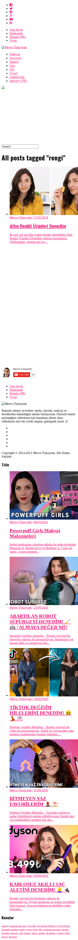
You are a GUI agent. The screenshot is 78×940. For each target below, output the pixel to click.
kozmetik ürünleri (10, 929)
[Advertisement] (39, 117)
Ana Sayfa (16, 29)
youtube (60, 933)
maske (22, 929)
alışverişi (13, 936)
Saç (12, 66)
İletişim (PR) (18, 37)
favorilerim (42, 926)
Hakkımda (16, 33)
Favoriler (32, 926)
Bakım (14, 62)
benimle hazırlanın (52, 929)
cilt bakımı (50, 933)
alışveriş (14, 933)
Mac (41, 929)
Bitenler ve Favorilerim (59, 926)
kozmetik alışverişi (18, 926)
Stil (12, 69)
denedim (6, 933)
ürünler (41, 933)
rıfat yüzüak (24, 933)
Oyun (13, 40)
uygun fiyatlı (32, 929)
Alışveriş (16, 58)
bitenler (65, 929)
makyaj (5, 926)
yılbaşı (34, 933)
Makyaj (15, 54)
